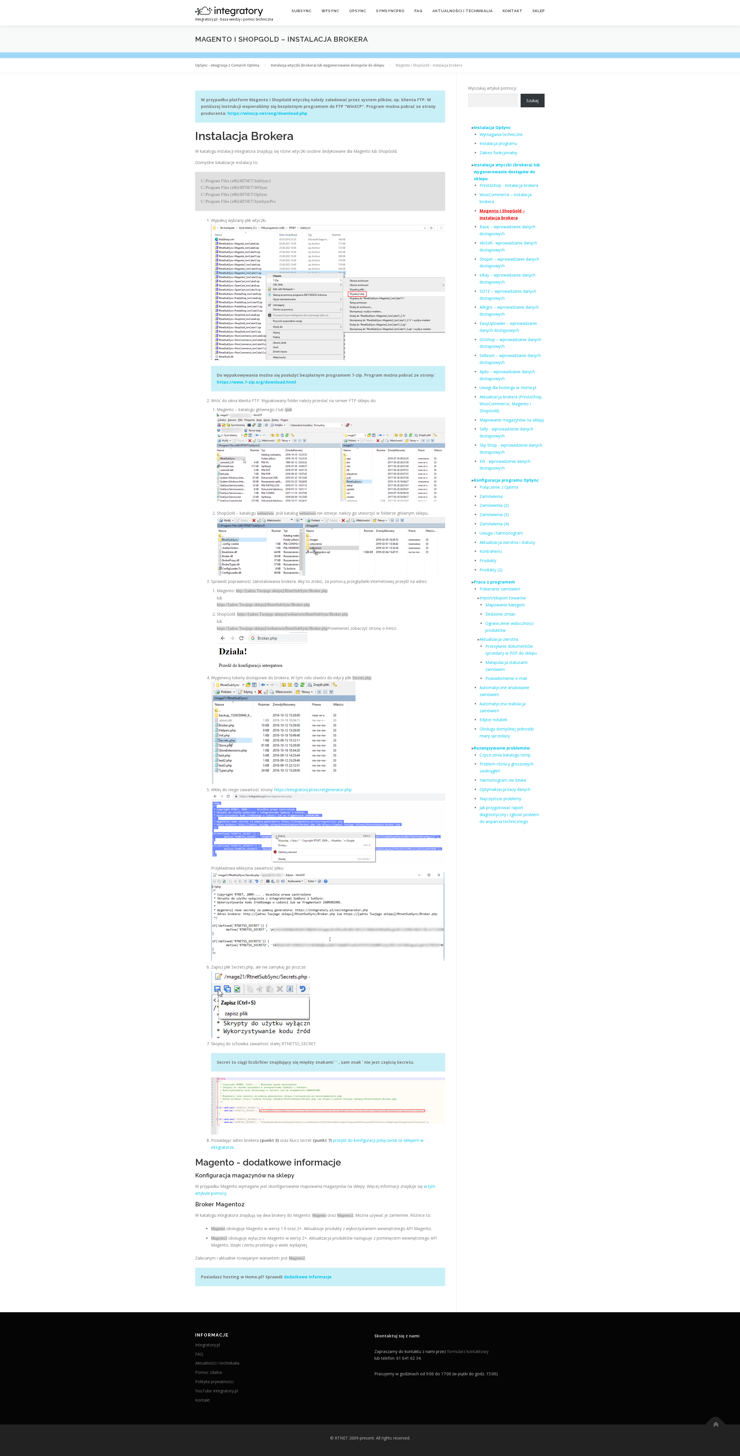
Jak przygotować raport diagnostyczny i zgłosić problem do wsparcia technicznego (509, 814)
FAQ (419, 11)
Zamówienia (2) (494, 505)
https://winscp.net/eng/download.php (267, 113)
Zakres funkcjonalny (498, 152)
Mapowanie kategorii (505, 605)
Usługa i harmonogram (501, 533)
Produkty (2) (491, 570)
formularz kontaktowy (468, 1351)
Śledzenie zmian (500, 614)
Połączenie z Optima (499, 487)
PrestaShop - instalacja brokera (509, 185)
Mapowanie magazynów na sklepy (512, 420)
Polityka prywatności (214, 1381)
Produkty (488, 560)
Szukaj (532, 100)
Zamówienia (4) (494, 524)
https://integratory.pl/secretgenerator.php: (313, 789)
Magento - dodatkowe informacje (268, 1162)
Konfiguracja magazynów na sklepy (244, 1175)
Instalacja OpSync (492, 127)
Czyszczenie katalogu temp (505, 755)
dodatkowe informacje (308, 1277)
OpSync (357, 11)
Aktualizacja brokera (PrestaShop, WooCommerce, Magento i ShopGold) (511, 403)
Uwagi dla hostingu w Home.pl (508, 387)
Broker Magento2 (220, 1204)
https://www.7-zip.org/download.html (256, 382)
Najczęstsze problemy (500, 798)
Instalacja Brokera (244, 136)
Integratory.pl (207, 1345)
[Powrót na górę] (715, 1424)
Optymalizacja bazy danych (505, 789)
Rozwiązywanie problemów (502, 748)
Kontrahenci (491, 551)
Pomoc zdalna (208, 1372)
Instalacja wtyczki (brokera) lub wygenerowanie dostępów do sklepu (507, 171)
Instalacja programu (498, 143)
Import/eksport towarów (503, 598)
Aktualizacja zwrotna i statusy (507, 542)
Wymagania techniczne (501, 134)
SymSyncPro (390, 11)
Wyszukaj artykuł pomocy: (492, 88)
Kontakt (513, 11)
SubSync (302, 11)
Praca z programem (494, 582)
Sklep (538, 11)
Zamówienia (491, 496)
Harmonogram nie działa (503, 780)
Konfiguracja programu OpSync (506, 480)
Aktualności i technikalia (462, 11)
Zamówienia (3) (494, 514)
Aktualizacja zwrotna (499, 639)
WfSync (330, 11)
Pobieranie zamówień (500, 589)
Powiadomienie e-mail (506, 678)
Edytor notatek (493, 719)
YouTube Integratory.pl (216, 1391)
